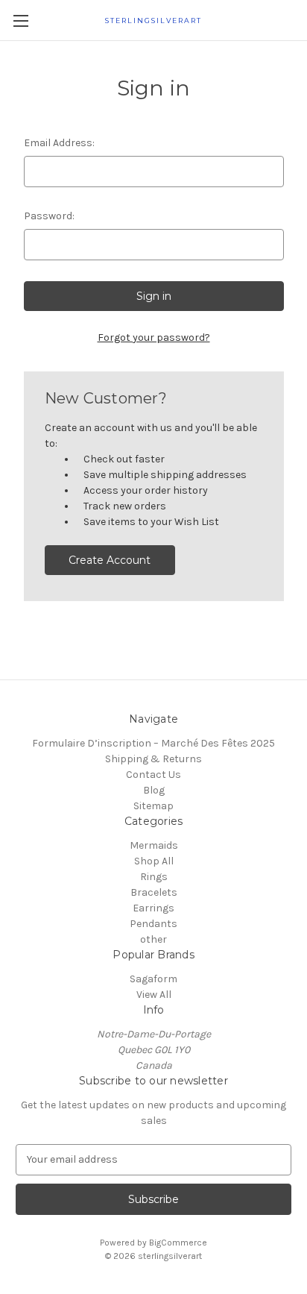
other (153, 939)
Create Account (110, 560)
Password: (49, 216)
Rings (154, 876)
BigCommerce (178, 1242)
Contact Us (153, 774)
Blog (154, 790)
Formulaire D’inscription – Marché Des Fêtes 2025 (153, 743)
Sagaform (153, 979)
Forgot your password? (154, 337)
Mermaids (154, 845)
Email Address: (59, 142)
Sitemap (153, 806)
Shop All (154, 861)
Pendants (153, 923)
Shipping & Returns (153, 759)
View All (153, 994)
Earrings (153, 908)
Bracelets (153, 892)
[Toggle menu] (20, 20)
